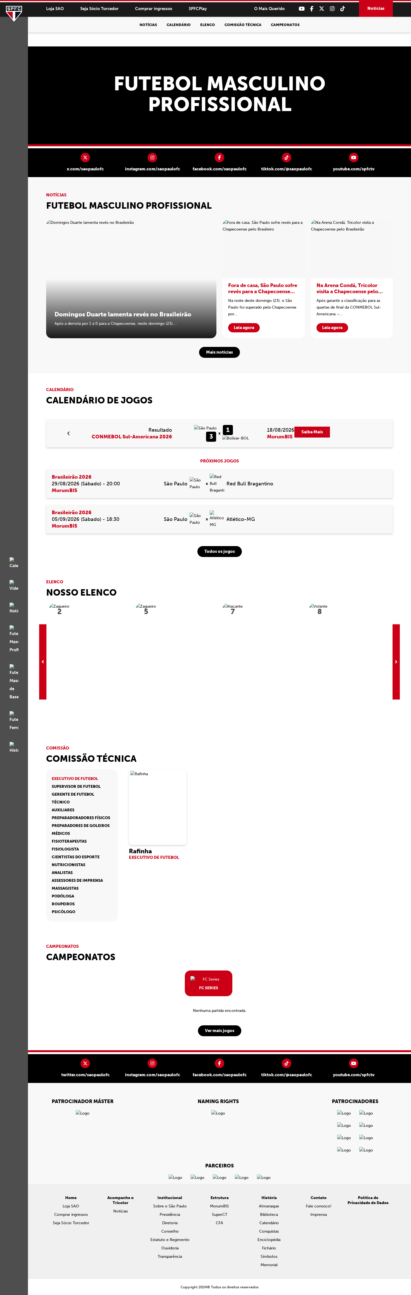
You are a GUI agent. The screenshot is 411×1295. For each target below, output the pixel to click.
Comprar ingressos (153, 8)
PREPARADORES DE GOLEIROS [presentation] (81, 825)
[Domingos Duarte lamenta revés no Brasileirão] (131, 278)
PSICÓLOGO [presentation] (63, 911)
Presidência (170, 1214)
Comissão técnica (243, 25)
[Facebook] (311, 8)
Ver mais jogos (219, 1030)
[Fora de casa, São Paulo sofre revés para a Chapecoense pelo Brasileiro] (264, 278)
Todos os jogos (219, 551)
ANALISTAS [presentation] (62, 872)
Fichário (269, 1248)
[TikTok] (342, 8)
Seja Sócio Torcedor (99, 8)
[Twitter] (321, 8)
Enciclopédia (269, 1239)
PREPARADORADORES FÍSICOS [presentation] (81, 817)
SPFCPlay (198, 8)
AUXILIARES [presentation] (63, 810)
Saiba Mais (312, 431)
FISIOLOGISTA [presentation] (65, 849)
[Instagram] (332, 8)
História (269, 1197)
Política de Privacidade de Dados (368, 1200)
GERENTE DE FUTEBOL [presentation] (73, 794)
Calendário (179, 25)
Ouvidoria (170, 1248)
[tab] (82, 779)
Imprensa (318, 1214)
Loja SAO (55, 8)
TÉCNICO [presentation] (61, 802)
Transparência (170, 1256)
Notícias (375, 8)
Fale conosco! (318, 1206)
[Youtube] (301, 8)
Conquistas (269, 1231)
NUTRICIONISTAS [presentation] (68, 864)
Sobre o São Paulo (170, 1206)
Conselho (170, 1231)
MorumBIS (219, 1206)
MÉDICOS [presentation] (61, 833)
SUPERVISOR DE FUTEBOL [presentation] (76, 786)
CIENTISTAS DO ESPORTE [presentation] (76, 857)
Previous (42, 661)
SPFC (14, 14)
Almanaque (269, 1206)
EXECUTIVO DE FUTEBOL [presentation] (75, 778)
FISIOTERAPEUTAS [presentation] (69, 841)
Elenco (207, 25)
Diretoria (170, 1223)
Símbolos (269, 1256)
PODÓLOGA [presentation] (63, 896)
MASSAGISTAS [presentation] (65, 888)
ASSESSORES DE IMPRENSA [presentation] (77, 880)
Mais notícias (219, 352)
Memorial (269, 1265)
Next (396, 661)
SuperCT (219, 1214)
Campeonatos (285, 25)
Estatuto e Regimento (170, 1239)
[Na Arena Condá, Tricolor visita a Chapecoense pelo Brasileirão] (352, 278)
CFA (219, 1223)
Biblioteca (269, 1214)
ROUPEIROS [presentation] (63, 904)
